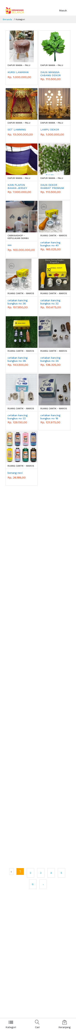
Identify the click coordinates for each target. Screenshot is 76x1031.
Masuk (63, 10)
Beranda (7, 19)
